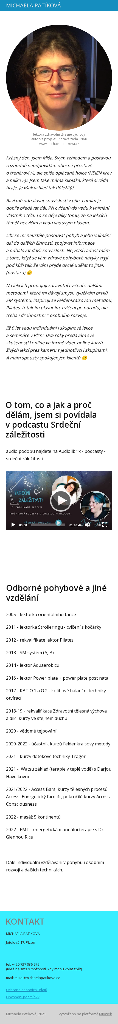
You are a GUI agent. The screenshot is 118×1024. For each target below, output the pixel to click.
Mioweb (105, 1013)
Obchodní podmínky (23, 996)
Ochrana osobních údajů (26, 989)
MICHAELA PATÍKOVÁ (33, 5)
